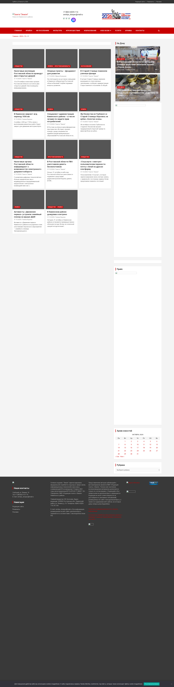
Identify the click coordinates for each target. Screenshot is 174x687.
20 (157, 448)
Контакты (140, 31)
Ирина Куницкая (60, 76)
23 (131, 451)
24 (137, 451)
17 (137, 448)
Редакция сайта (140, 1)
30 (131, 454)
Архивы (128, 31)
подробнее (55, 684)
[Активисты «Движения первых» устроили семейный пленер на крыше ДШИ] (28, 199)
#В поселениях (42, 31)
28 (119, 454)
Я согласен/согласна (152, 684)
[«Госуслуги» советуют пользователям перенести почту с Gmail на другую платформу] (95, 149)
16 (131, 448)
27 (157, 451)
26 (150, 451)
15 (125, 448)
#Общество (19, 66)
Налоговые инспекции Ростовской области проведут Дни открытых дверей (28, 73)
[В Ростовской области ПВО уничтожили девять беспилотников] (62, 149)
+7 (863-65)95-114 (70, 12)
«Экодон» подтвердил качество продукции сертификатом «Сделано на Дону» (137, 93)
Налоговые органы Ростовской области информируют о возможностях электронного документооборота (27, 166)
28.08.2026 (120, 69)
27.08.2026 (120, 98)
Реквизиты (150, 1)
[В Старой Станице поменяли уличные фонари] (95, 58)
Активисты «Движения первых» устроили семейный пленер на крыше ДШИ (27, 214)
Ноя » (122, 456)
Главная (18, 31)
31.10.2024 (17, 78)
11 (144, 444)
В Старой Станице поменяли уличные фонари (93, 72)
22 (125, 451)
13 (157, 444)
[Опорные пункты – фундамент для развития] (62, 58)
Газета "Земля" (27, 78)
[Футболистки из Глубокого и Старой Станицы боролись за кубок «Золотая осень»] (95, 101)
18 (144, 448)
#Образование (90, 31)
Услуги (118, 31)
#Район (29, 31)
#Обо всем (104, 31)
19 (150, 448)
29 (125, 454)
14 (119, 448)
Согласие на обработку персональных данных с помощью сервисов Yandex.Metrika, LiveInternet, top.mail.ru (105, 517)
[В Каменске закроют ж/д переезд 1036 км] (28, 101)
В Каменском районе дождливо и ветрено (57, 213)
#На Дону (121, 59)
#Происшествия (73, 31)
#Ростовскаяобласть (62, 66)
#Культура (57, 31)
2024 (21, 36)
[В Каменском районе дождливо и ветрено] (62, 199)
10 (25, 36)
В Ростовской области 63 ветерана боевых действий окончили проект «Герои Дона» (135, 64)
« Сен (117, 456)
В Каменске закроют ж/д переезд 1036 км (25, 115)
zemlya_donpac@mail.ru (73, 14)
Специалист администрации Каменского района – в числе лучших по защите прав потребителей (61, 118)
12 (150, 444)
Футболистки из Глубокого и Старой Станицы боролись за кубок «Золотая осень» (94, 116)
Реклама (159, 1)
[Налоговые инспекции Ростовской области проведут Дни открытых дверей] (28, 58)
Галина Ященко (27, 119)
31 (137, 454)
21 (119, 451)
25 (144, 451)
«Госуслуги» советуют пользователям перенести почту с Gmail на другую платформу (92, 165)
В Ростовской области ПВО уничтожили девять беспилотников (60, 164)
